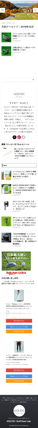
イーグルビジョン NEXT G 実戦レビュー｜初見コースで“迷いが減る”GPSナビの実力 (25, 174)
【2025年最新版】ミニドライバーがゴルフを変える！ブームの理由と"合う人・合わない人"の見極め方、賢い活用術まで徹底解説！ (25, 239)
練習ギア (7, 400)
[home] (23, 137)
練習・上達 (29, 398)
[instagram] (19, 137)
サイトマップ (26, 400)
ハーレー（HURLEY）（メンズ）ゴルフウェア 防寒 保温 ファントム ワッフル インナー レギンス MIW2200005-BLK (19, 357)
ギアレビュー (10, 398)
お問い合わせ (23, 402)
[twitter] (14, 137)
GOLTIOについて (16, 400)
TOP (4, 398)
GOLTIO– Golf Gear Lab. (19, 421)
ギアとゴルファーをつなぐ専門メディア (19, 418)
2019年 (9, 23)
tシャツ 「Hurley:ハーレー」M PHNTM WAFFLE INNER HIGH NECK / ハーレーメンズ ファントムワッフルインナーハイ (19, 306)
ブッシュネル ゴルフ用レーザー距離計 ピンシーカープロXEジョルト (24, 36)
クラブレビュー (20, 398)
